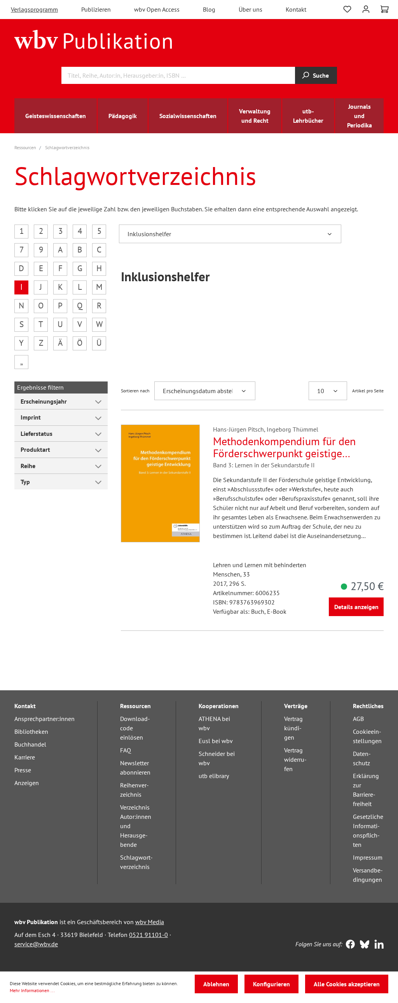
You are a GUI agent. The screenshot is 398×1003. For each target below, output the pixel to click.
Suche (321, 75)
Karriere (24, 757)
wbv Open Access (157, 9)
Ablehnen (216, 984)
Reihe (28, 466)
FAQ (125, 750)
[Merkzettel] (347, 8)
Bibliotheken (31, 731)
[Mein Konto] (366, 8)
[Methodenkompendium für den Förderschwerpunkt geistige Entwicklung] (160, 483)
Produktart (35, 449)
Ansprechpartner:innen (44, 719)
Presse (22, 770)
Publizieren (96, 9)
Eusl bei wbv (216, 741)
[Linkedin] (377, 945)
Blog (209, 9)
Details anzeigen (356, 607)
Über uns (250, 9)
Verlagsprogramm (34, 9)
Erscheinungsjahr (44, 401)
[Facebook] (348, 945)
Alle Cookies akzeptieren (347, 984)
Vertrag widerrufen (295, 759)
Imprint (31, 417)
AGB (358, 719)
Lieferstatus (36, 433)
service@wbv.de (36, 944)
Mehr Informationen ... (32, 990)
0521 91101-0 (148, 935)
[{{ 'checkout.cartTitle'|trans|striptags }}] (384, 9)
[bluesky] (362, 945)
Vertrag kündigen (293, 728)
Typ (25, 482)
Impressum (367, 857)
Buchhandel (30, 744)
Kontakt (296, 9)
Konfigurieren (271, 984)
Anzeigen (26, 783)
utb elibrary (214, 776)
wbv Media (149, 922)
